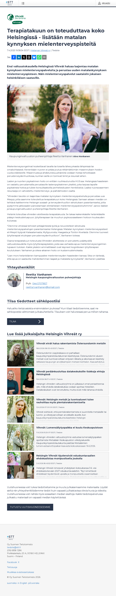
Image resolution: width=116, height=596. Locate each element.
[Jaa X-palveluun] (24, 57)
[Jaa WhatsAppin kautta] (39, 57)
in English (22, 583)
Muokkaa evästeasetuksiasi (20, 572)
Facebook (12, 562)
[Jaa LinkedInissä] (19, 57)
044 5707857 (39, 283)
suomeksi (12, 583)
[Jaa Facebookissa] (13, 57)
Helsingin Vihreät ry (40, 50)
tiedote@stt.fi (14, 547)
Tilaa (12, 321)
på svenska (33, 583)
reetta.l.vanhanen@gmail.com (43, 287)
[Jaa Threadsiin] (29, 57)
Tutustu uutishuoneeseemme (30, 507)
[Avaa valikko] (23, 3)
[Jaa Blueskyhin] (34, 57)
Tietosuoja (12, 567)
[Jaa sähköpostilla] (44, 57)
